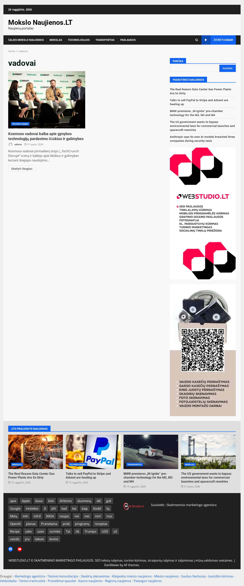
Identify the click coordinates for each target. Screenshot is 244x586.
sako (28, 531)
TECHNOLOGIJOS (79, 39)
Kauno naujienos (90, 581)
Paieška (178, 61)
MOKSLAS (56, 39)
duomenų (84, 501)
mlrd (37, 516)
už (115, 531)
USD (105, 531)
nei (77, 516)
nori (98, 516)
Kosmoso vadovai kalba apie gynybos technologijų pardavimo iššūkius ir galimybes (46, 99)
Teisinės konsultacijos (62, 576)
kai (74, 508)
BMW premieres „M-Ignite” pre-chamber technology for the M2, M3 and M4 (151, 452)
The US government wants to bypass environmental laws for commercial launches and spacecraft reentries (202, 126)
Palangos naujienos (148, 581)
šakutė (39, 539)
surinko (55, 531)
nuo (109, 516)
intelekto (32, 508)
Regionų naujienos (118, 581)
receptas (101, 524)
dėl (99, 501)
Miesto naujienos (166, 576)
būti (51, 501)
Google (15, 508)
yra (27, 539)
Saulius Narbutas (193, 576)
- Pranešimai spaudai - (62, 581)
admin (18, 144)
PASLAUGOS (128, 39)
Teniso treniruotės (32, 581)
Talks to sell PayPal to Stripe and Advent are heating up (93, 452)
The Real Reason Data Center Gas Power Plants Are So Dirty (35, 452)
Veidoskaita (8, 581)
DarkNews (111, 565)
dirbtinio (65, 501)
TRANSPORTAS (105, 39)
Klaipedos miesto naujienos (132, 576)
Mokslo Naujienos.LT (40, 23)
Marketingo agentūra (30, 576)
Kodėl (97, 508)
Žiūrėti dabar (223, 39)
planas (31, 524)
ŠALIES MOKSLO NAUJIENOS (26, 39)
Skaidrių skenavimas (95, 576)
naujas (64, 516)
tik (77, 531)
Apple (26, 501)
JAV (53, 508)
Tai (68, 531)
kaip (85, 508)
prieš (66, 524)
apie (13, 501)
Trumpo (90, 531)
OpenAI (15, 524)
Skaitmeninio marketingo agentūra (192, 505)
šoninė (53, 539)
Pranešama (49, 524)
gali (108, 501)
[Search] (196, 40)
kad (64, 508)
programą (82, 524)
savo (40, 531)
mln (25, 516)
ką (108, 508)
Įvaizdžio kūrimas (220, 576)
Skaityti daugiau (21, 168)
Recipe (15, 531)
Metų (13, 516)
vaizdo (14, 539)
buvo (39, 501)
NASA (50, 516)
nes (87, 516)
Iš (45, 508)
